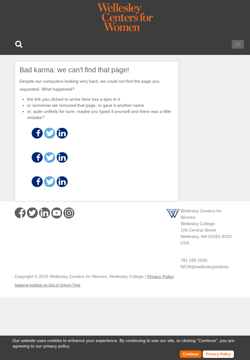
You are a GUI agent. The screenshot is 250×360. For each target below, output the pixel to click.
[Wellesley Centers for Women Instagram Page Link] (68, 213)
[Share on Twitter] (49, 133)
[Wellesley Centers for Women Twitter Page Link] (32, 212)
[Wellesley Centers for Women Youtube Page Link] (56, 214)
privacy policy (56, 346)
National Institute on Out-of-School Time (47, 285)
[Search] (18, 44)
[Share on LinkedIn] (62, 133)
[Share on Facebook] (37, 133)
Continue (207, 340)
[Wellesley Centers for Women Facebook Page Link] (20, 212)
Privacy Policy (160, 276)
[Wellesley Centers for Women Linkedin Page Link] (44, 212)
